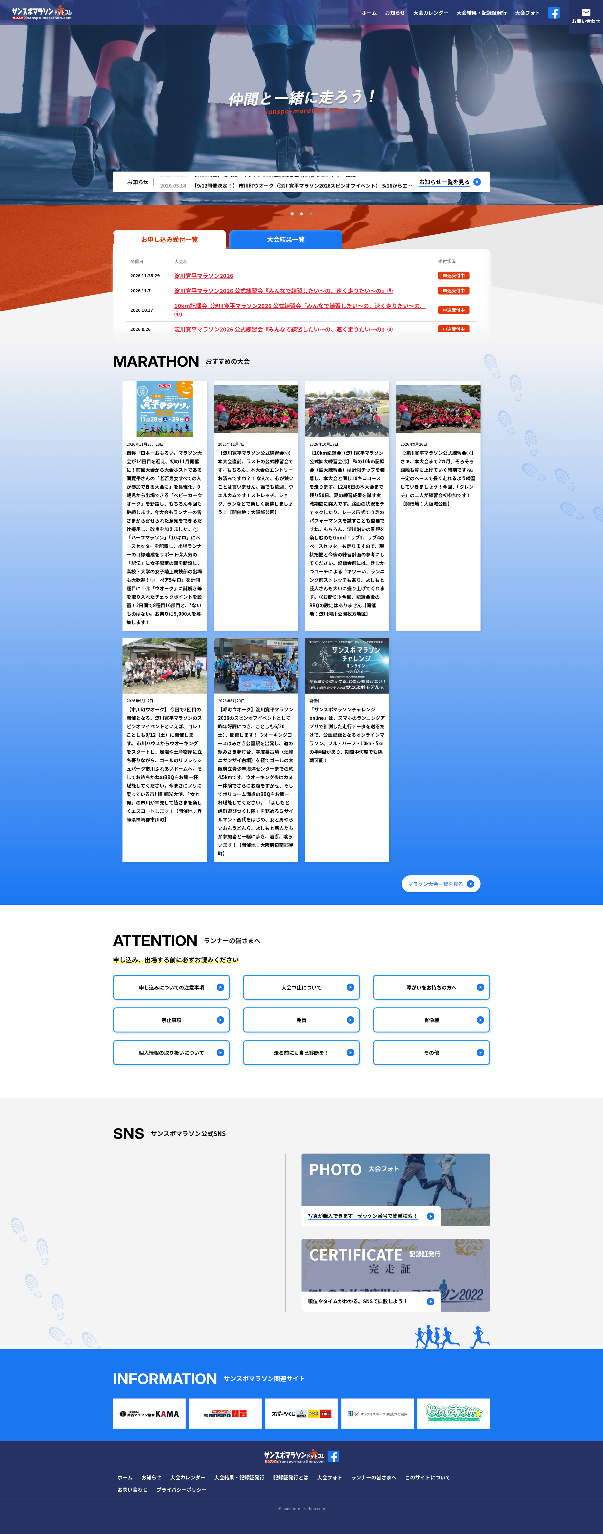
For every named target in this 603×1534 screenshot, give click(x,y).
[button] (292, 213)
